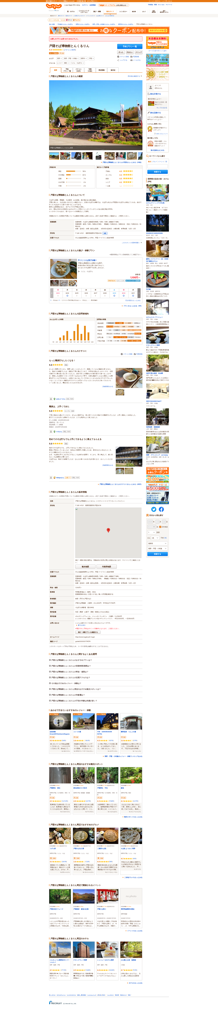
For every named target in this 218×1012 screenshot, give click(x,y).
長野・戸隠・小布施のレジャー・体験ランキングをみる (123, 756)
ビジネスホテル (71, 995)
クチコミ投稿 (124, 57)
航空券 (134, 11)
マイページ (169, 4)
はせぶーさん (60, 399)
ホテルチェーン (61, 995)
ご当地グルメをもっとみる (133, 877)
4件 (134, 858)
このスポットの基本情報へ (131, 243)
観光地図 (85, 566)
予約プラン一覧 (130, 46)
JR (98, 995)
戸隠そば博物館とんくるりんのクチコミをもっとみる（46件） (121, 484)
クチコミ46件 (69, 50)
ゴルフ (144, 11)
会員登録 (93, 5)
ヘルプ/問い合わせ (166, 1)
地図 (105, 233)
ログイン (85, 5)
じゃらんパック (84, 11)
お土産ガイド (100, 15)
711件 (64, 970)
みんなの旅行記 (109, 15)
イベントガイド (90, 15)
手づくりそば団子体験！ (87, 260)
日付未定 (165, 527)
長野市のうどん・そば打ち (125, 24)
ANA (103, 995)
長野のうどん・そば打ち (83, 24)
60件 (87, 740)
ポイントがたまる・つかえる (57, 20)
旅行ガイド (61, 15)
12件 (87, 862)
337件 (135, 801)
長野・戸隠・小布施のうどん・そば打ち (103, 24)
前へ (51, 293)
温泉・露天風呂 (81, 995)
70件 (135, 970)
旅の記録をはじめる (157, 150)
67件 (111, 740)
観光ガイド (69, 15)
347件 (88, 801)
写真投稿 (136, 57)
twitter (153, 509)
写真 (90, 70)
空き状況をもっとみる (133, 300)
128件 (88, 970)
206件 (112, 970)
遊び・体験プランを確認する (88, 632)
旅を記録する (155, 113)
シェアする (123, 60)
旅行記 (113, 70)
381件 (64, 862)
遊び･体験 (52, 24)
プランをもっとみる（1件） (133, 306)
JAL (100, 995)
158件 (112, 801)
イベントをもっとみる (134, 931)
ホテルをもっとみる (135, 983)
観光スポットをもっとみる (133, 817)
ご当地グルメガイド (79, 15)
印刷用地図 (106, 566)
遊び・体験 (97, 11)
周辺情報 (102, 70)
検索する (157, 172)
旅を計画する (155, 94)
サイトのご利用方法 (154, 1)
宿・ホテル (52, 995)
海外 (154, 11)
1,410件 (64, 801)
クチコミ (79, 70)
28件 (63, 740)
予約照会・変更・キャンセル (156, 4)
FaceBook (161, 509)
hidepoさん (60, 478)
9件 (111, 862)
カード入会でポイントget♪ (157, 51)
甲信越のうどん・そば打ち (65, 24)
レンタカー (123, 11)
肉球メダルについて (162, 133)
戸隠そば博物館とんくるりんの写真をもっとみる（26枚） (122, 162)
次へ (140, 115)
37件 (135, 740)
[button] (108, 530)
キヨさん (59, 432)
